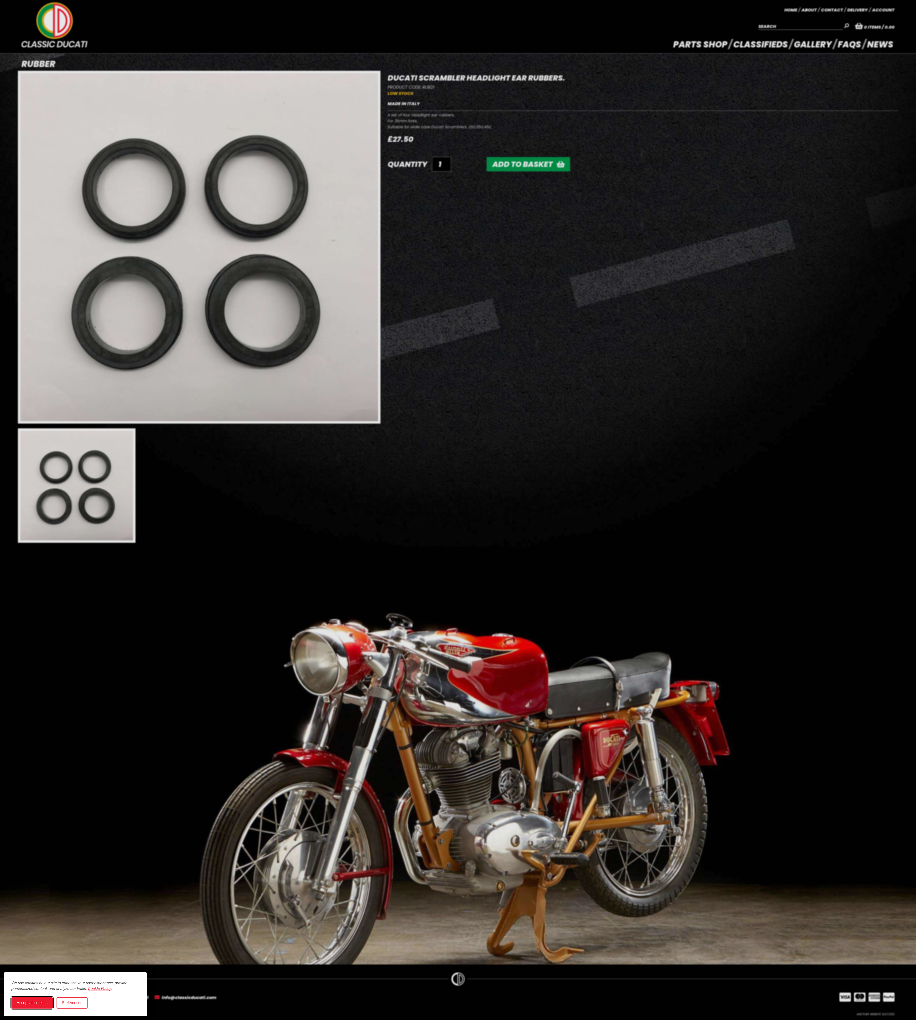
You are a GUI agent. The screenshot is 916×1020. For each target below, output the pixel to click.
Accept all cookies (32, 1003)
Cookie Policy (99, 988)
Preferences (72, 1003)
